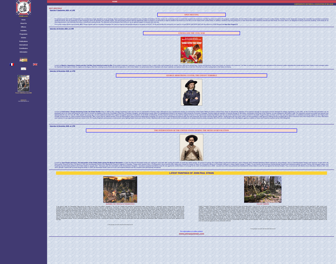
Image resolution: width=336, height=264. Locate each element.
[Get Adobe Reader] (23, 61)
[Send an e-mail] (23, 68)
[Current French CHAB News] (23, 91)
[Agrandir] (262, 202)
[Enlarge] (120, 202)
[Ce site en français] (12, 64)
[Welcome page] (35, 64)
